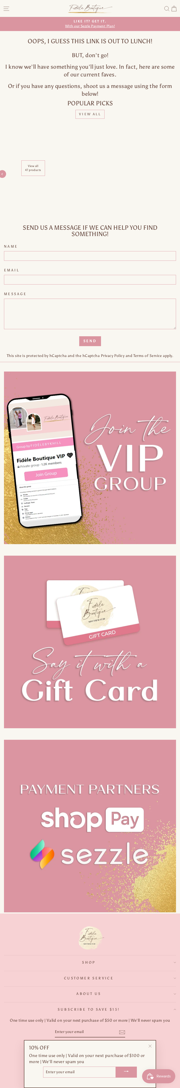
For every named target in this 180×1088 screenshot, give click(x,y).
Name (11, 246)
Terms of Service (147, 355)
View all (90, 114)
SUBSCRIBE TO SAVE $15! (89, 1009)
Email (11, 270)
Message (15, 294)
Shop (89, 962)
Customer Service (89, 978)
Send (90, 341)
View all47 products (33, 168)
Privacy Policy (112, 355)
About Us (88, 994)
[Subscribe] (122, 1032)
